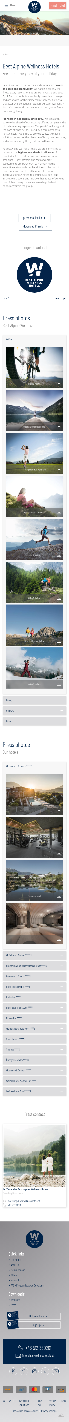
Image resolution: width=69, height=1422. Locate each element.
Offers (13, 1275)
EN (10, 1400)
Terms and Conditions (24, 1402)
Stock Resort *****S (15, 1039)
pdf (64, 298)
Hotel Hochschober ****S (18, 986)
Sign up (26, 1324)
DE (4, 1400)
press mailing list (33, 217)
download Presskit (33, 226)
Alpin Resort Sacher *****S (19, 955)
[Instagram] (35, 1371)
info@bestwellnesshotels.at (38, 1355)
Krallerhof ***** (13, 997)
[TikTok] (45, 1371)
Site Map (40, 1402)
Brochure (15, 1299)
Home (7, 54)
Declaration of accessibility (25, 1410)
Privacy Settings (48, 1410)
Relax (8, 721)
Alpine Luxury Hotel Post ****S (20, 1028)
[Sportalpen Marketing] (61, 1415)
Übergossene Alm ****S (17, 1059)
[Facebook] (24, 1371)
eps (57, 298)
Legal (63, 1400)
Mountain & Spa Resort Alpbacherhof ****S (26, 965)
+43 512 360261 (14, 1205)
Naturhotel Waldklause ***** (19, 1007)
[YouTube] (56, 1371)
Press (13, 1305)
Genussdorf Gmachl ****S (18, 976)
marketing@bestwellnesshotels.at (24, 1200)
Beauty (9, 700)
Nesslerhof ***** (14, 1018)
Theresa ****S (13, 1049)
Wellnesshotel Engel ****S (18, 1091)
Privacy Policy (52, 1402)
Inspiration (15, 1280)
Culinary (10, 710)
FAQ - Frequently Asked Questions (27, 1285)
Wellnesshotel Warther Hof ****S (21, 1080)
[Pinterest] (13, 1371)
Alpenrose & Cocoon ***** (18, 1070)
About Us (14, 1264)
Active (9, 339)
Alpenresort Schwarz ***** (19, 766)
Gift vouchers (28, 1315)
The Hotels (15, 1259)
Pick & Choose (17, 1270)
